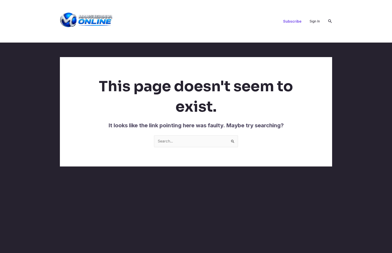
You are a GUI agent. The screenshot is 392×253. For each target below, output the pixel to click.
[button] (292, 21)
